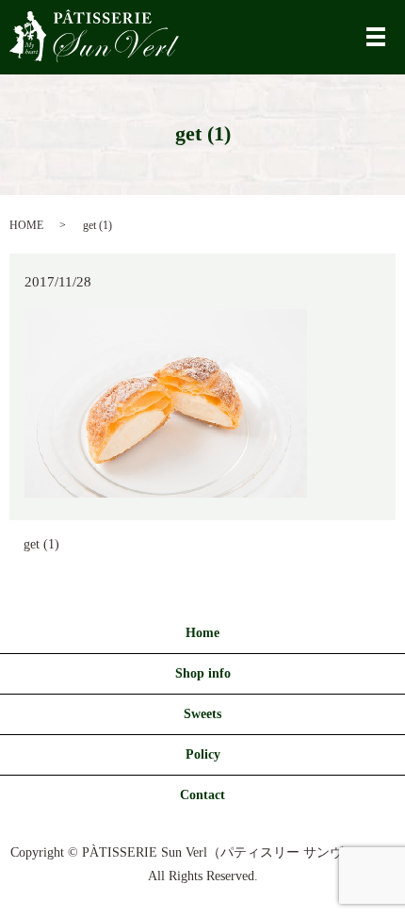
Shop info (203, 673)
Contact (202, 795)
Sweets (202, 714)
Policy (203, 754)
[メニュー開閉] (375, 36)
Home (202, 633)
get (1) (41, 544)
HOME (26, 225)
